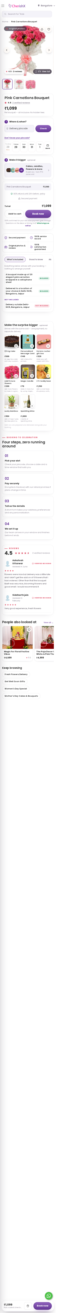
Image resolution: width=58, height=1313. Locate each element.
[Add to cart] (28, 1306)
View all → (49, 622)
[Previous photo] (7, 50)
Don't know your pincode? (17, 137)
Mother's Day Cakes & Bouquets (21, 696)
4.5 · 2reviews (14, 71)
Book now (38, 213)
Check (43, 128)
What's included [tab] (15, 259)
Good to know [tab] (36, 259)
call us (28, 226)
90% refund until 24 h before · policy (29, 194)
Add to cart (14, 213)
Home (5, 21)
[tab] (7, 84)
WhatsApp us (43, 223)
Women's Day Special (16, 688)
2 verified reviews (21, 102)
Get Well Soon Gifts (15, 681)
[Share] (42, 29)
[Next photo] (49, 50)
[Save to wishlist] (49, 29)
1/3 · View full (44, 71)
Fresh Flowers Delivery (16, 674)
